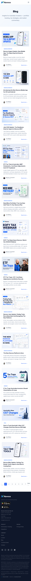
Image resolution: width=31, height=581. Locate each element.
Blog (2, 540)
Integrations (4, 529)
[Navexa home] (6, 2)
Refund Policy (21, 571)
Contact (3, 537)
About (2, 535)
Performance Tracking (6, 526)
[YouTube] (15, 550)
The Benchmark (5, 542)
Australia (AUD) (17, 576)
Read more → (24, 65)
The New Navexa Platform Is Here (13, 353)
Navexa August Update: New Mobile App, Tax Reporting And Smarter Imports (14, 53)
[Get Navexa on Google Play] (15, 503)
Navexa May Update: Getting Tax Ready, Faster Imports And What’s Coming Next (13, 464)
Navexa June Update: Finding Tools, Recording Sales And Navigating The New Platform (14, 316)
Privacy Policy (14, 571)
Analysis (3, 545)
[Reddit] (11, 550)
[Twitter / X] (5, 550)
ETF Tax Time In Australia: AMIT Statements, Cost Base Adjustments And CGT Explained (14, 166)
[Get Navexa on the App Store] (15, 507)
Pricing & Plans (20, 526)
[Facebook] (2, 550)
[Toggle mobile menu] (28, 2)
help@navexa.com (5, 520)
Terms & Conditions (5, 571)
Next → (29, 484)
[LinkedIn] (8, 550)
